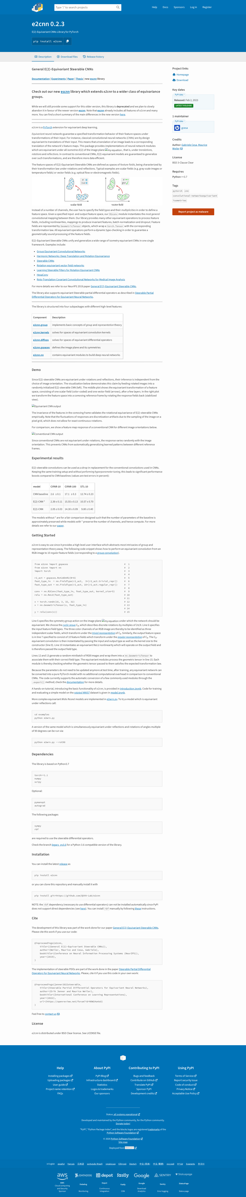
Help (154, 7)
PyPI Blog (101, 1076)
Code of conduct (184, 1085)
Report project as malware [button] (193, 212)
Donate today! (123, 1123)
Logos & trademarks (102, 1089)
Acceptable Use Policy (184, 1093)
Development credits (142, 1093)
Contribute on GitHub (143, 1080)
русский (170, 1164)
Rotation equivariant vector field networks (60, 265)
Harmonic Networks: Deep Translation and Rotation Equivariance (73, 256)
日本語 (80, 1164)
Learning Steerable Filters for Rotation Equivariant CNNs (68, 270)
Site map (123, 1142)
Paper (70, 79)
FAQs (60, 1093)
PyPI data (179, 94)
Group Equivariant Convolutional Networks (61, 251)
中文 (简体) (145, 1164)
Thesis (79, 79)
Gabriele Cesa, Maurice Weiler (189, 146)
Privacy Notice (184, 1089)
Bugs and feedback (144, 1076)
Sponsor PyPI (143, 1089)
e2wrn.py (112, 699)
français (71, 1164)
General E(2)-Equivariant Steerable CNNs (113, 286)
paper (60, 526)
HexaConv (42, 275)
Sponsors (179, 7)
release (63, 864)
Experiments (58, 79)
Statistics (102, 1085)
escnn (93, 79)
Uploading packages (59, 1080)
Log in (193, 7)
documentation (75, 682)
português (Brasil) (95, 1164)
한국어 (201, 1164)
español (61, 1164)
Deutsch (133, 1164)
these (138, 908)
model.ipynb (118, 693)
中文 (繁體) (158, 1164)
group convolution (107, 553)
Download (182, 80)
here (122, 114)
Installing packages (59, 1076)
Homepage (183, 74)
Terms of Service (184, 1076)
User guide (59, 1085)
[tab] (43, 56)
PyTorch (47, 127)
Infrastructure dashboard (100, 1080)
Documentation (41, 79)
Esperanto (190, 1164)
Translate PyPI (142, 1085)
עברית (180, 1164)
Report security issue (185, 1080)
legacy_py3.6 (59, 845)
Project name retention (59, 1089)
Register (207, 7)
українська (110, 1164)
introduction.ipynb (130, 689)
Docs (165, 7)
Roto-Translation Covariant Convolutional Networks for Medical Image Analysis (81, 279)
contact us (50, 1014)
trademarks (154, 1129)
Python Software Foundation (121, 1133)
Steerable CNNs (45, 261)
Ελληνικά (122, 1164)
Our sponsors (102, 1093)
